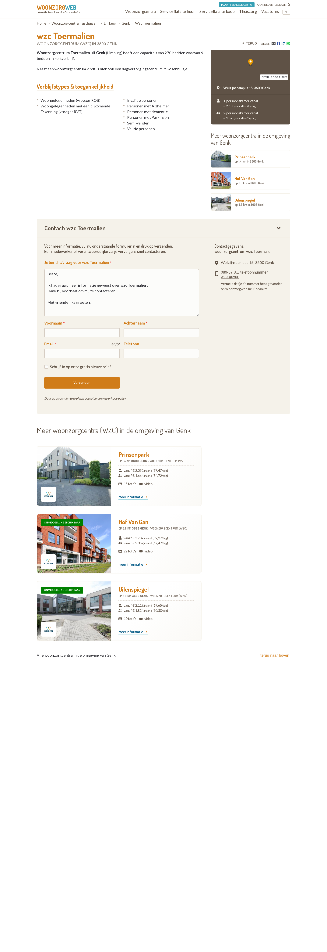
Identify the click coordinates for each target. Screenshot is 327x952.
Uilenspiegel (250, 202)
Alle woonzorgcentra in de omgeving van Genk (76, 655)
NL (286, 12)
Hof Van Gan (250, 180)
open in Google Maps (274, 77)
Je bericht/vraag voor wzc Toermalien (76, 262)
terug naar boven (274, 655)
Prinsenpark (249, 158)
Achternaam (134, 323)
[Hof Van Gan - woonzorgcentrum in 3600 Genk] (74, 543)
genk (125, 23)
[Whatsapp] (288, 43)
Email (49, 344)
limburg (110, 23)
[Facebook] (278, 43)
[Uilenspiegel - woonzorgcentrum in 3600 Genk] (74, 611)
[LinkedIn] (283, 43)
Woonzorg (56, 7)
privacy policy (116, 398)
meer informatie (131, 497)
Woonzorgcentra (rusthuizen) (75, 23)
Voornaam (53, 323)
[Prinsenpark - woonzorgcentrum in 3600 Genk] (74, 476)
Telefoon (131, 344)
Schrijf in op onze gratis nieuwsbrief (80, 366)
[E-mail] (274, 43)
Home (41, 23)
